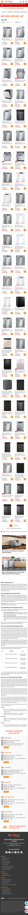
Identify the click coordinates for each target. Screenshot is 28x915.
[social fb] (6, 852)
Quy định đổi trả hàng (6, 892)
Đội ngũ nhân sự (5, 859)
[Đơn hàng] (26, 2)
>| (17, 525)
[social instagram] (12, 852)
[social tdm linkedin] (21, 852)
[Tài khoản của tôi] (23, 2)
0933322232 (13, 8)
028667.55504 (11, 756)
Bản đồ (6, 747)
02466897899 (11, 771)
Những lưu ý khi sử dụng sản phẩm (9, 884)
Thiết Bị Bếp (9, 11)
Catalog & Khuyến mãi (6, 875)
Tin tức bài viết (5, 873)
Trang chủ (4, 11)
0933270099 (17, 771)
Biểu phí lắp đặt (5, 882)
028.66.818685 (11, 786)
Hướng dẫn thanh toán (6, 881)
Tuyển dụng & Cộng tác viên (7, 867)
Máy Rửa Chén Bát (16, 11)
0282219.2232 (11, 801)
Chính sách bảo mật (6, 888)
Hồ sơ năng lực (5, 864)
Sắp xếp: (3, 22)
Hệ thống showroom (6, 863)
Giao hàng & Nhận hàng (7, 893)
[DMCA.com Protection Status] (4, 898)
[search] (20, 2)
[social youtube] (9, 852)
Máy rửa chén (4, 584)
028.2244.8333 (11, 742)
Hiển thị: (17, 22)
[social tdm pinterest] (18, 852)
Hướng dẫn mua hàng (6, 879)
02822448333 (20, 8)
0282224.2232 (11, 816)
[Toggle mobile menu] (2, 2)
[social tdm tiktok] (15, 852)
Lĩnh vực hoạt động (6, 861)
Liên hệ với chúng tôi (6, 869)
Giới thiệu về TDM (5, 858)
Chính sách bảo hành (6, 890)
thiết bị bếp (5, 640)
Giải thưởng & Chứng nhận (7, 866)
